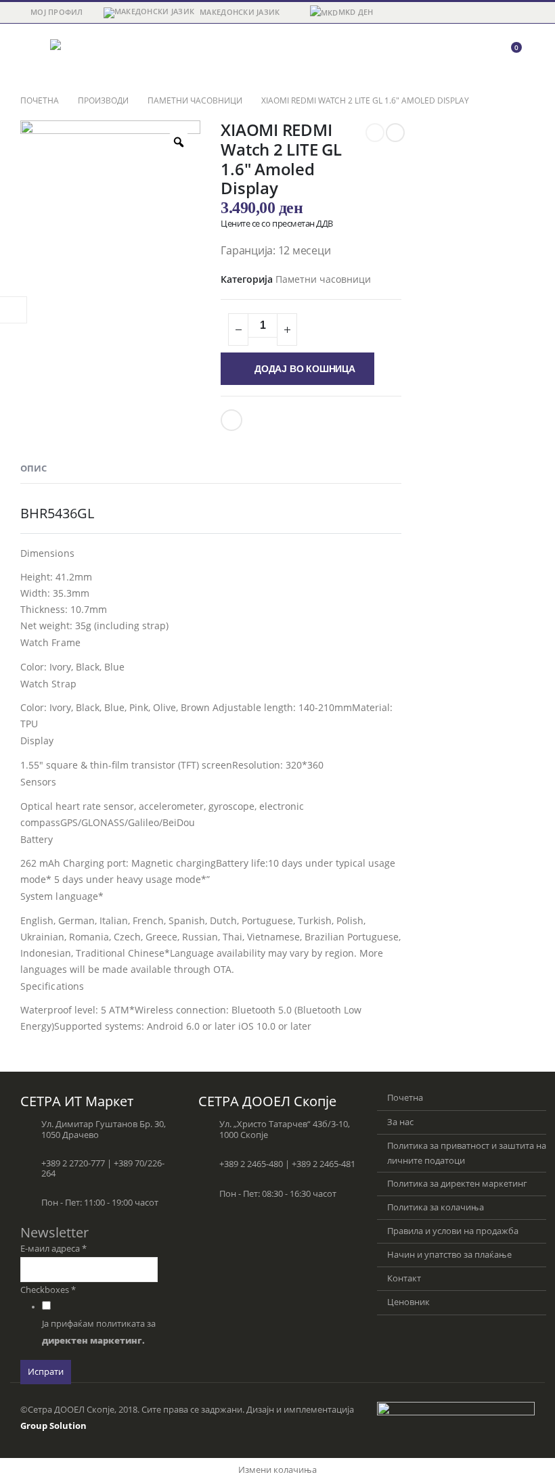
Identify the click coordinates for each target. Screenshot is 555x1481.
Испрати (46, 1371)
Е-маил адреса (53, 1248)
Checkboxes (48, 1290)
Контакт (404, 1278)
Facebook (231, 420)
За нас (400, 1122)
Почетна (405, 1097)
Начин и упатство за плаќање (449, 1254)
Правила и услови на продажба (452, 1231)
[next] (395, 132)
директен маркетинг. (93, 1340)
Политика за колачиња (435, 1207)
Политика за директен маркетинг (457, 1183)
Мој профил (56, 12)
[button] (32, 54)
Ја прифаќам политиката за (99, 1332)
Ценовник (408, 1302)
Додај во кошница (304, 368)
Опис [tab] (33, 468)
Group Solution (53, 1426)
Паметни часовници (323, 279)
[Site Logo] (87, 54)
